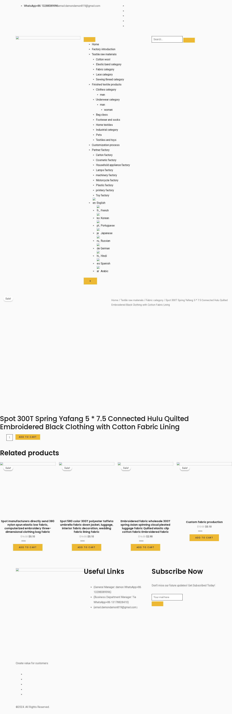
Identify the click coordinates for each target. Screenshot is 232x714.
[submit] (157, 603)
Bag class (102, 114)
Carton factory (104, 155)
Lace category (104, 74)
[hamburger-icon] (89, 39)
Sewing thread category (110, 79)
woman (108, 109)
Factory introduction (103, 49)
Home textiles (104, 124)
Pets (99, 134)
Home (95, 44)
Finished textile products (106, 84)
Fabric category (105, 69)
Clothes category (106, 89)
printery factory (105, 190)
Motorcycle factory (107, 180)
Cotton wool (103, 59)
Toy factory (102, 195)
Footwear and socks (108, 119)
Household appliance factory (113, 165)
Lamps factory (104, 170)
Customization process (106, 145)
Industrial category (107, 129)
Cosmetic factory (106, 160)
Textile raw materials (104, 54)
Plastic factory (104, 185)
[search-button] (189, 40)
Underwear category (108, 99)
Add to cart (28, 436)
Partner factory (101, 150)
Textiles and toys (106, 140)
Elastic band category (108, 64)
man (102, 94)
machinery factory (106, 175)
